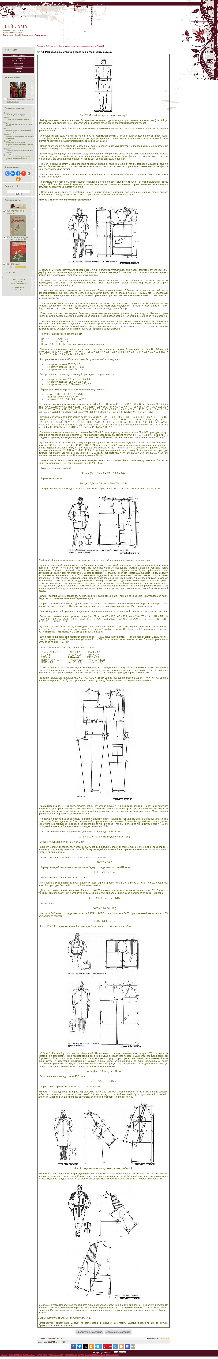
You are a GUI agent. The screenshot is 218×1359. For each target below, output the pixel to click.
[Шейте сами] (18, 235)
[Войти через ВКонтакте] (12, 173)
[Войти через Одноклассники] (18, 179)
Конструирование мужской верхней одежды (76, 46)
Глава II (7, 118)
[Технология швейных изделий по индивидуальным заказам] (18, 259)
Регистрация (8, 35)
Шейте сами (13, 237)
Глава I (7, 113)
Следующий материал (118, 1332)
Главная (40, 46)
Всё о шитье (51, 46)
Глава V (7, 135)
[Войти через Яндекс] (23, 173)
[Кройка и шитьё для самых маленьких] (18, 208)
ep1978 (18, 289)
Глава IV (7, 129)
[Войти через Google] (29, 173)
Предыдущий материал (89, 1332)
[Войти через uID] (7, 173)
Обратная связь (26, 35)
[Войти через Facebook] (18, 173)
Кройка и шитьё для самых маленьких (17, 211)
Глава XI (100, 46)
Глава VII (7, 149)
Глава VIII (8, 155)
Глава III (7, 122)
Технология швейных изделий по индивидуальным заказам (18, 265)
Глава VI (7, 141)
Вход (17, 35)
